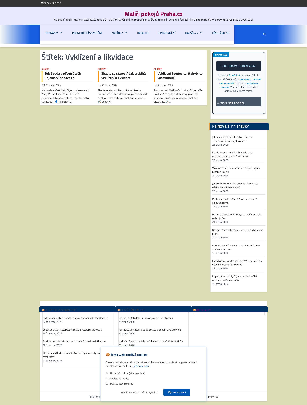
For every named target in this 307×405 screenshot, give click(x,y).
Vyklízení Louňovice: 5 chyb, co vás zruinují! (180, 75)
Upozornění (166, 33)
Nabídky (117, 33)
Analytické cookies (119, 378)
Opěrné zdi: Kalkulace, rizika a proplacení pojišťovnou (146, 318)
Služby (45, 69)
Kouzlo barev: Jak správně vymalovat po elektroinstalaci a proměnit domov (232, 154)
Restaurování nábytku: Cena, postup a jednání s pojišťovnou (150, 330)
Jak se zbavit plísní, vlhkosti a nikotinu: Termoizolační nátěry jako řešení (232, 139)
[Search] (264, 34)
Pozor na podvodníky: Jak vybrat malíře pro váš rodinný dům (236, 216)
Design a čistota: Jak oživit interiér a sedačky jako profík (237, 232)
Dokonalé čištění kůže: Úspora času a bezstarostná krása (72, 330)
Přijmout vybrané (177, 392)
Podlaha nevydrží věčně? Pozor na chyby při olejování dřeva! (234, 201)
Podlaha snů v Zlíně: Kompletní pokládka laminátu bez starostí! (75, 318)
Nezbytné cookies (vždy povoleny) (127, 373)
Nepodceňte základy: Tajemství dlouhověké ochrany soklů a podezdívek (234, 278)
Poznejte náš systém (87, 33)
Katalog (143, 33)
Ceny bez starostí (60, 310)
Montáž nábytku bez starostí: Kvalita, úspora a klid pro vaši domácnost (73, 355)
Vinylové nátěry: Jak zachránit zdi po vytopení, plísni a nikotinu (236, 170)
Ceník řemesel (133, 310)
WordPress (211, 397)
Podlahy (203, 310)
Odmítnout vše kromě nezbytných (139, 392)
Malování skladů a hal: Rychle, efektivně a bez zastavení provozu (236, 247)
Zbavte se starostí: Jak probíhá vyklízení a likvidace (123, 75)
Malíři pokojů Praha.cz (153, 13)
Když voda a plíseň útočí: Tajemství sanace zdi (63, 75)
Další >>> (191, 33)
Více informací (141, 366)
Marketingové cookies (121, 383)
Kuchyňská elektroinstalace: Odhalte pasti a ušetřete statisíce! (151, 341)
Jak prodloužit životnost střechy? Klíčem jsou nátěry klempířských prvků (235, 185)
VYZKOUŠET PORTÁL (231, 103)
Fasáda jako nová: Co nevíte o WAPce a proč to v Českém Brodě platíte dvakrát (237, 263)
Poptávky (51, 33)
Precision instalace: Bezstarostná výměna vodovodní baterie (74, 341)
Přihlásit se (220, 33)
